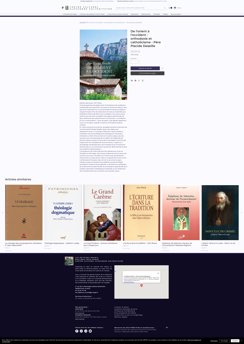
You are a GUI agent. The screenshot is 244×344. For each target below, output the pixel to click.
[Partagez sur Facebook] (132, 80)
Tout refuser (224, 341)
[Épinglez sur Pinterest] (135, 80)
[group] (122, 218)
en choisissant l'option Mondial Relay (103, 1)
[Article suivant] (241, 212)
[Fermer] (242, 340)
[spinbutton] (135, 61)
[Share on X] (143, 80)
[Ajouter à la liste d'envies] (162, 68)
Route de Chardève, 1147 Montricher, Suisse (91, 317)
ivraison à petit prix (87, 1)
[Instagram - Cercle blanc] (81, 331)
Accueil (82, 22)
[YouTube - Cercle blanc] (90, 331)
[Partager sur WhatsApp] (139, 80)
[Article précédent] (2, 212)
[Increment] (138, 61)
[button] (170, 8)
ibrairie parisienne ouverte (126, 1)
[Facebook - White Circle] (76, 331)
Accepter (235, 341)
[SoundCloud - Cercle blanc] (85, 331)
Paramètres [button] (214, 341)
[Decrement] (132, 61)
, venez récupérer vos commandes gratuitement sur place (150, 1)
